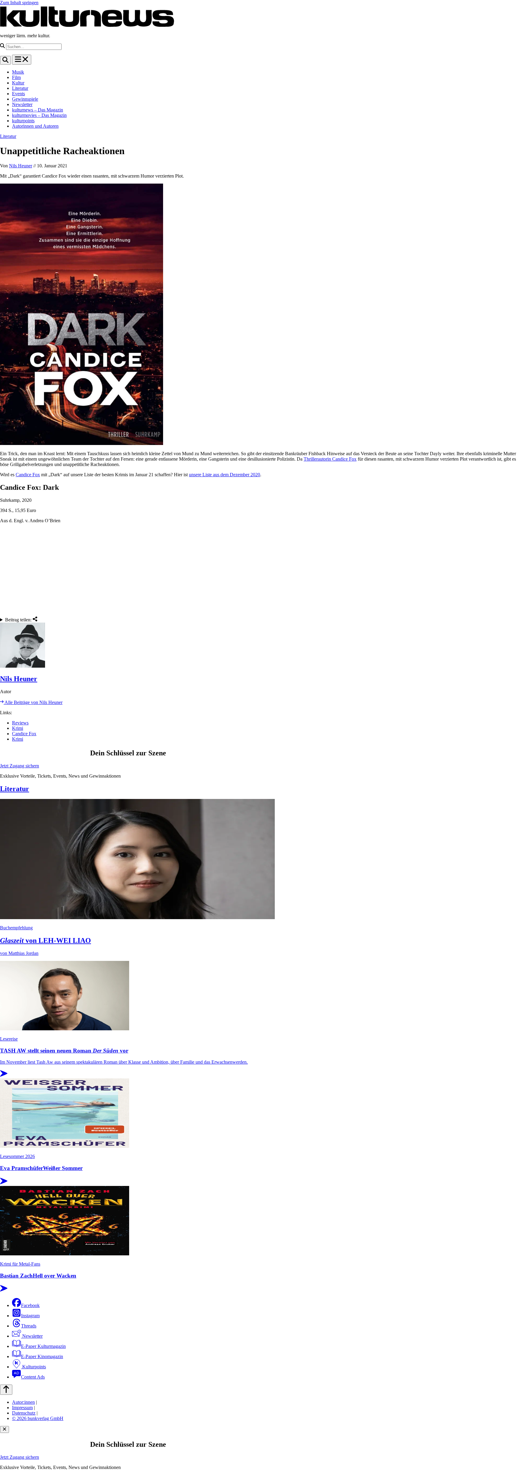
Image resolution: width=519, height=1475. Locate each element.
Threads (28, 1325)
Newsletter (22, 104)
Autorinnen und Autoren (35, 126)
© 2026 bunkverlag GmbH (37, 1418)
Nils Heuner (20, 165)
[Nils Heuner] (259, 646)
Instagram (30, 1315)
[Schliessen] (4, 1429)
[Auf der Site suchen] (5, 60)
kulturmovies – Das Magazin (39, 115)
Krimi (17, 728)
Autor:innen (23, 1402)
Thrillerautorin (318, 459)
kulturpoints (23, 120)
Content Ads (33, 1376)
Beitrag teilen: (19, 619)
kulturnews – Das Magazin (37, 109)
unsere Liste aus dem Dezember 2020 (224, 474)
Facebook (30, 1305)
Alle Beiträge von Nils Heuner (33, 702)
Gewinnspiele (25, 99)
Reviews (20, 722)
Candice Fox (344, 459)
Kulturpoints (33, 1366)
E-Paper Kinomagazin (42, 1356)
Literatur (20, 88)
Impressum (22, 1407)
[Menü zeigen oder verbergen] (21, 60)
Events (18, 93)
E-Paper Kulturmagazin (43, 1346)
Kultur (18, 82)
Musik (18, 72)
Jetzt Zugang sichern (19, 765)
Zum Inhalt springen (19, 2)
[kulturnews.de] (87, 25)
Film (16, 77)
